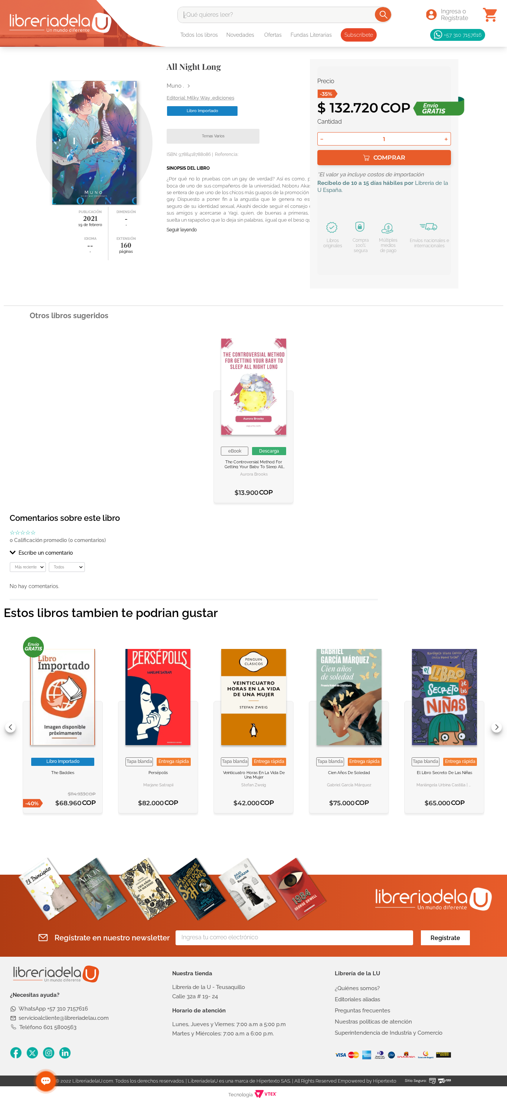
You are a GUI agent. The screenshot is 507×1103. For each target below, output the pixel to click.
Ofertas (273, 35)
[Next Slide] (496, 727)
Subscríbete (358, 35)
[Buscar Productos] (383, 14)
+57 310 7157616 (462, 35)
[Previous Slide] (10, 727)
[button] (194, 552)
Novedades (240, 35)
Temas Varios (213, 136)
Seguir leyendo (182, 230)
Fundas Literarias (311, 35)
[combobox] (284, 15)
